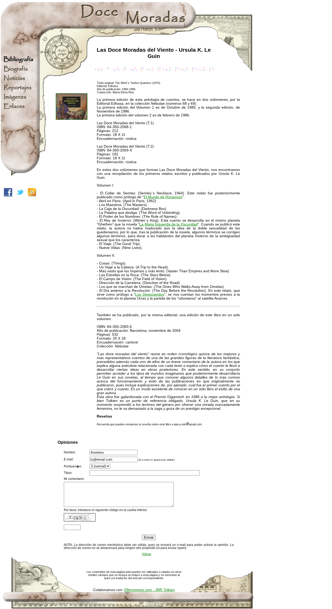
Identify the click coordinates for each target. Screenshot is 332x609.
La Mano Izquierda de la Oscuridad (168, 224)
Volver (146, 554)
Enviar (149, 537)
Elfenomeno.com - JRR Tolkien (149, 590)
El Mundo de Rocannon (163, 197)
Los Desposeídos (149, 294)
